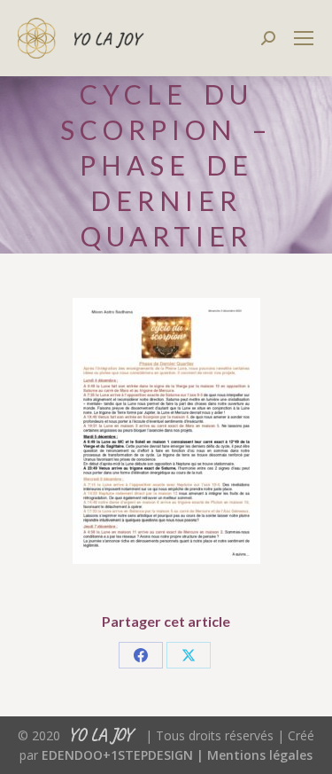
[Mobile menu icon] (303, 38)
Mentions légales (260, 755)
